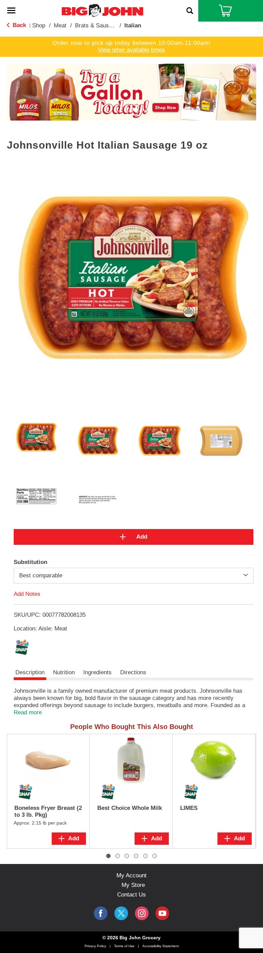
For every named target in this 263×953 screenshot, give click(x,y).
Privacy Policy (95, 946)
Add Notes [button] (27, 594)
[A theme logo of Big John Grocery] (102, 10)
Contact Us (131, 894)
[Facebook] (101, 913)
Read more (28, 712)
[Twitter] (121, 913)
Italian (132, 25)
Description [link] (30, 672)
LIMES (189, 808)
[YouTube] (142, 913)
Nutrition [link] (64, 672)
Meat (60, 25)
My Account (131, 875)
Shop (38, 25)
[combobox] (133, 575)
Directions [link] (133, 672)
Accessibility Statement (160, 946)
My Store (133, 885)
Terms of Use (124, 946)
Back (18, 25)
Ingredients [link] (97, 672)
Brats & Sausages (98, 25)
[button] (131, 91)
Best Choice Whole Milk (129, 808)
